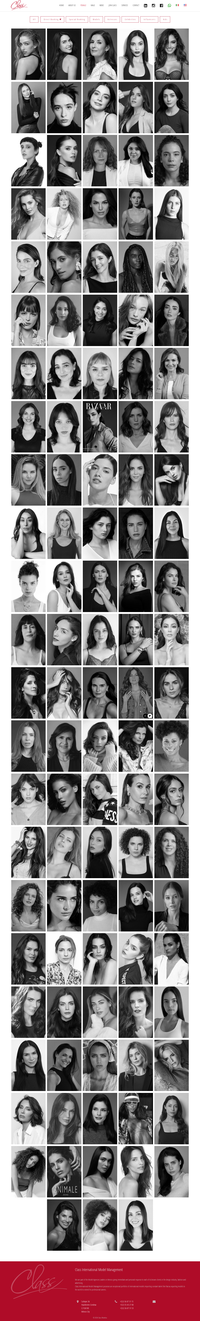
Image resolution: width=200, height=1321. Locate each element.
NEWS (102, 5)
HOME (61, 5)
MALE (93, 5)
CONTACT (136, 5)
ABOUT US (72, 5)
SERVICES (124, 5)
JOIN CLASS (113, 5)
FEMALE (83, 5)
